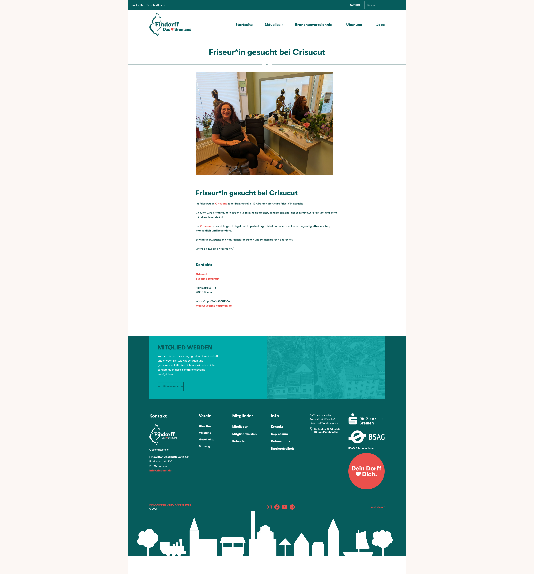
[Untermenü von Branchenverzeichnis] (333, 24)
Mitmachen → (171, 386)
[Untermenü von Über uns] (364, 24)
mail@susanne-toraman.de (214, 305)
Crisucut (221, 203)
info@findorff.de (160, 470)
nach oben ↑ (377, 507)
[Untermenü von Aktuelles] (282, 24)
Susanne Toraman (207, 278)
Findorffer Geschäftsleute (149, 5)
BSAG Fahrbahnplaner (361, 448)
